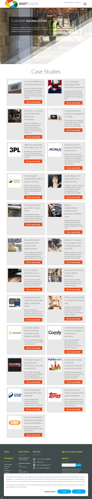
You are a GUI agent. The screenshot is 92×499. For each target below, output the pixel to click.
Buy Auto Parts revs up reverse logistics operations (73, 273)
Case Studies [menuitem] (7, 470)
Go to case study (33, 102)
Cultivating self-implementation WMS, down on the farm (33, 178)
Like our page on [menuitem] (43, 468)
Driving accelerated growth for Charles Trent (32, 208)
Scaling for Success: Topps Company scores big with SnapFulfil (74, 393)
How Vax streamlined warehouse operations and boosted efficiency (33, 420)
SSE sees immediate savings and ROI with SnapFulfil (32, 393)
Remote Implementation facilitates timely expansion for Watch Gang (72, 211)
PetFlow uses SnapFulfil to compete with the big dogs (74, 300)
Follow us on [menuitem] (40, 462)
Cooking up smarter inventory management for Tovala (74, 113)
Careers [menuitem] (6, 468)
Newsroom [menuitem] (7, 466)
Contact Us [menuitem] (78, 2)
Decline (79, 491)
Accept (64, 491)
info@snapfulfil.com (23, 472)
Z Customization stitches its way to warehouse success (32, 273)
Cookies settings (49, 491)
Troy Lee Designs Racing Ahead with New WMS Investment (74, 84)
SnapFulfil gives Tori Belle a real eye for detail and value (72, 178)
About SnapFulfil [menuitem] (8, 464)
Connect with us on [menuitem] (43, 459)
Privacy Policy (81, 481)
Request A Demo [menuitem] (69, 2)
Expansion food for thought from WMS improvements (72, 147)
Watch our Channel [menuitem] (44, 465)
